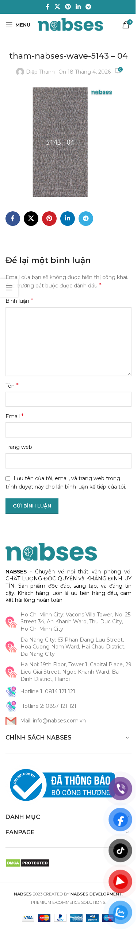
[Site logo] (70, 24)
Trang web (18, 447)
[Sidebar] (9, 288)
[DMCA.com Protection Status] (27, 862)
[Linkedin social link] (78, 6)
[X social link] (57, 6)
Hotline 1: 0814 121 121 (47, 691)
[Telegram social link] (88, 6)
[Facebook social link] (47, 6)
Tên (12, 385)
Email (14, 416)
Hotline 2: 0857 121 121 (48, 706)
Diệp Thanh (40, 71)
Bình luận (19, 300)
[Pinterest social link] (67, 6)
